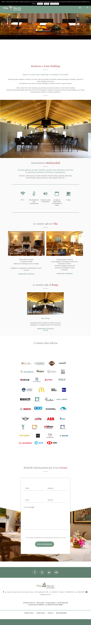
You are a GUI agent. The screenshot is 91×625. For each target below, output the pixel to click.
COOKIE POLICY (40, 613)
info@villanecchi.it (45, 594)
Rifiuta (46, 3)
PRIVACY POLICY (29, 613)
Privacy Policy (62, 537)
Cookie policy (54, 3)
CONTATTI (51, 613)
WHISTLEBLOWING (61, 613)
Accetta (40, 3)
